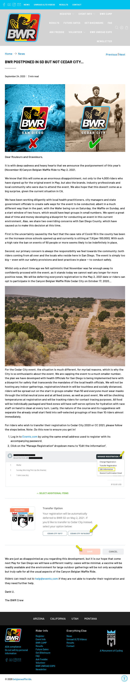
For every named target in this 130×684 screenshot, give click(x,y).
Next (122, 54)
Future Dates (72, 23)
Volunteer (75, 32)
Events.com (29, 436)
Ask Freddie (56, 32)
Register (65, 14)
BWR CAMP (106, 14)
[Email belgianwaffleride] (19, 4)
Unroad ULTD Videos (44, 4)
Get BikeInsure (94, 23)
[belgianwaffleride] (23, 27)
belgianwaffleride (22, 679)
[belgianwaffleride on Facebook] (4, 4)
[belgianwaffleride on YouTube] (9, 4)
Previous (111, 54)
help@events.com (46, 578)
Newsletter (104, 41)
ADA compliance (13, 646)
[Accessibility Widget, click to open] (124, 678)
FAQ (110, 23)
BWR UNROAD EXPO (101, 32)
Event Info (85, 14)
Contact (76, 4)
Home (8, 53)
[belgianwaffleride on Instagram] (14, 4)
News (27, 4)
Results (63, 4)
